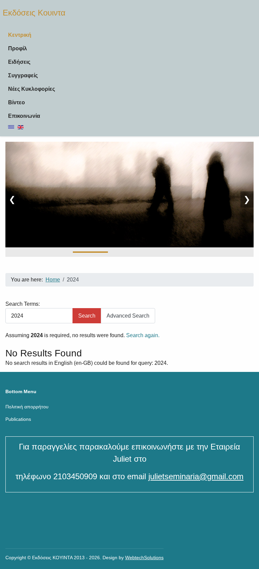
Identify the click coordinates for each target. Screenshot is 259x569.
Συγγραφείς (23, 75)
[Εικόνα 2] (129, 252)
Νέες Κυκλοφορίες (31, 89)
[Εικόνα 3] (168, 252)
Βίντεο (16, 102)
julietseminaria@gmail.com (195, 476)
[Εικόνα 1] (90, 252)
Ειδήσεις (19, 62)
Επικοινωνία (24, 116)
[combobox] (39, 315)
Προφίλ (17, 48)
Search (86, 316)
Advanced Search (128, 316)
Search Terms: (22, 304)
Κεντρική (19, 35)
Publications (18, 419)
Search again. (143, 335)
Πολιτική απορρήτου (27, 406)
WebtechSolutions (144, 557)
